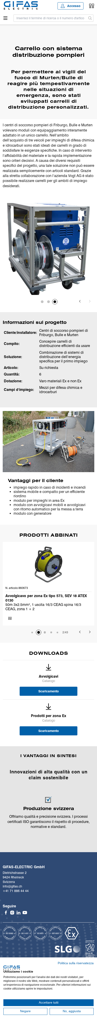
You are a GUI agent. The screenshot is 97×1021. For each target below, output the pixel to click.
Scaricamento (48, 691)
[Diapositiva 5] (57, 632)
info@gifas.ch (12, 886)
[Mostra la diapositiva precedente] (79, 301)
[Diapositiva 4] (51, 632)
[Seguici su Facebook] (6, 912)
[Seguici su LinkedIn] (18, 912)
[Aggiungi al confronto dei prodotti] (9, 618)
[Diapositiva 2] (48, 302)
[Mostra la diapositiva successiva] (89, 301)
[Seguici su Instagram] (12, 912)
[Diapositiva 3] (55, 302)
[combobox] (50, 18)
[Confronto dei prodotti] (91, 5)
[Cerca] (90, 18)
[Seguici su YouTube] (25, 912)
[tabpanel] (48, 249)
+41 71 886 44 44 (16, 891)
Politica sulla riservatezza (76, 963)
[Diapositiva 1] (42, 302)
